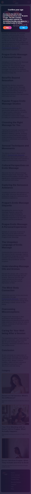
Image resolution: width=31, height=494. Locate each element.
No (24, 28)
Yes (7, 28)
